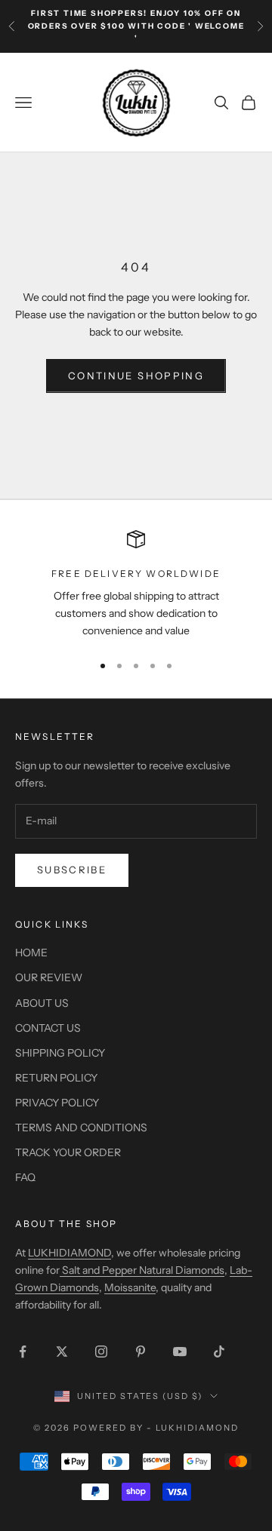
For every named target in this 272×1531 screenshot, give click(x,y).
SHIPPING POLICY (60, 1053)
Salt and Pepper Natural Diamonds (142, 1270)
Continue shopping (136, 376)
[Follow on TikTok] (219, 1351)
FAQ (25, 1177)
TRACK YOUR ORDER (68, 1152)
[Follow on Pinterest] (140, 1351)
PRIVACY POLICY (57, 1102)
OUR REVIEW (48, 977)
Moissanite (130, 1287)
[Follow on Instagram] (101, 1351)
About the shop (66, 1223)
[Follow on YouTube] (179, 1351)
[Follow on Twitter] (62, 1351)
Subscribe (72, 870)
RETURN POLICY (56, 1078)
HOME (31, 952)
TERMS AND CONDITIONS (81, 1127)
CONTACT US (48, 1028)
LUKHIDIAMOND (69, 1252)
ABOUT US (42, 1003)
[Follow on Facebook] (22, 1351)
